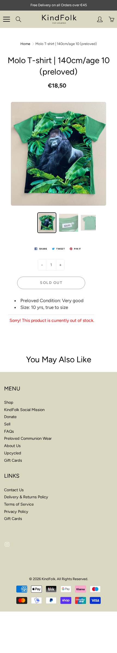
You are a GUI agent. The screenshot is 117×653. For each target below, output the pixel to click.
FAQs (9, 431)
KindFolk (48, 579)
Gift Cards (13, 460)
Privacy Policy (16, 511)
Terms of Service (19, 504)
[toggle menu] (6, 19)
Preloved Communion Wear (28, 438)
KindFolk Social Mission (24, 409)
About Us (12, 445)
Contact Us (14, 489)
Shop (8, 402)
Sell (7, 424)
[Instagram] (7, 544)
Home (25, 44)
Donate (10, 416)
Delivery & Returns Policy (26, 496)
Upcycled (12, 453)
